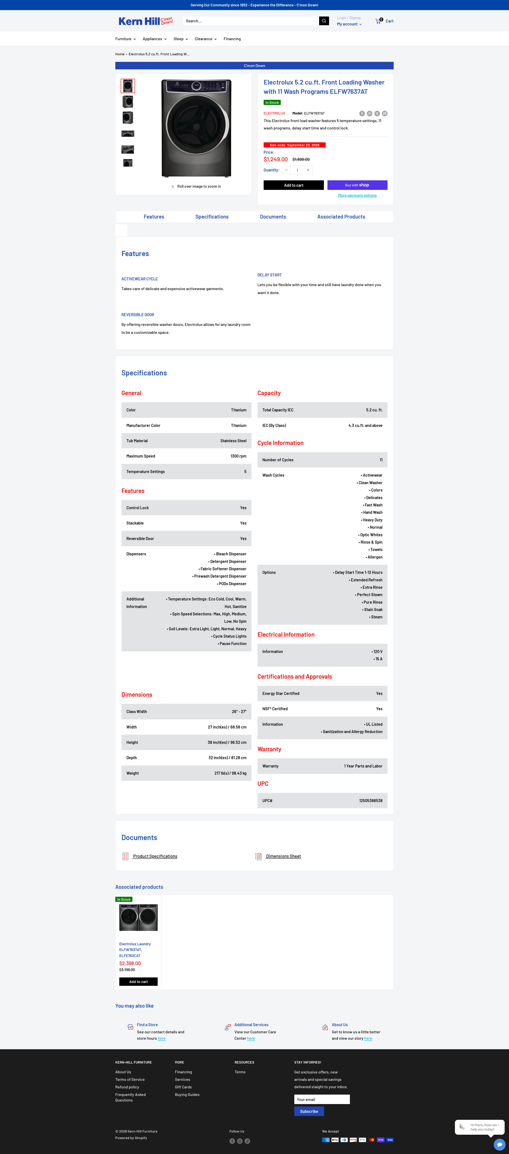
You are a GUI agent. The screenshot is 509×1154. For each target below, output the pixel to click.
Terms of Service (130, 1079)
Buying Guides (187, 1094)
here (162, 1038)
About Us (123, 1071)
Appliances (152, 38)
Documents (273, 216)
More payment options (357, 195)
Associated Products (341, 216)
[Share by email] (385, 113)
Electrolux (274, 113)
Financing (232, 38)
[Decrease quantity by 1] (286, 170)
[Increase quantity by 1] (308, 170)
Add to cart (293, 185)
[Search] (324, 21)
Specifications (212, 216)
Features (154, 216)
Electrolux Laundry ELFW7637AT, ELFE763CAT (135, 949)
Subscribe (309, 1111)
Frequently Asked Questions (130, 1097)
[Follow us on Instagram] (240, 1140)
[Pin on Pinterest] (369, 113)
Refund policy (127, 1086)
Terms (240, 1071)
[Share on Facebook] (362, 113)
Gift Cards (183, 1086)
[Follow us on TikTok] (247, 1140)
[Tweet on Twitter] (377, 113)
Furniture (123, 38)
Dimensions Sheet (283, 856)
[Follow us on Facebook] (232, 1140)
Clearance (203, 38)
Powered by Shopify (131, 1138)
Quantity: (272, 169)
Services (182, 1079)
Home (120, 54)
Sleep (179, 38)
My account (347, 23)
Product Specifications (154, 856)
